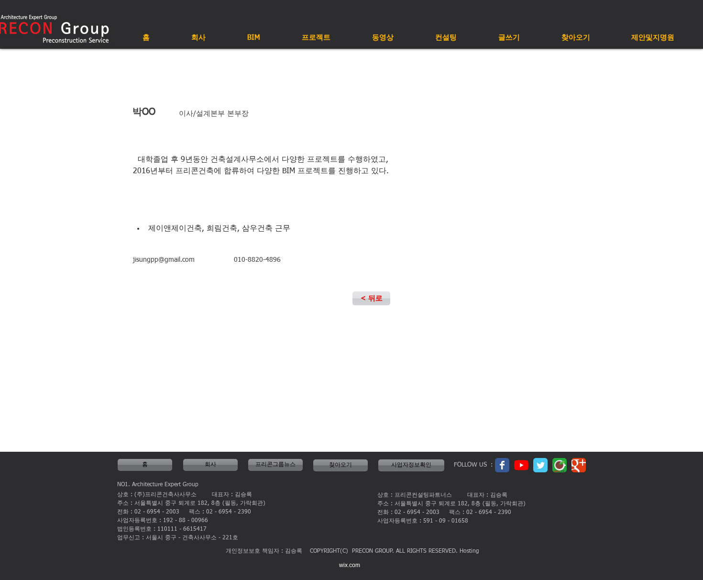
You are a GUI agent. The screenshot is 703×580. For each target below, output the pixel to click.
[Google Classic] (578, 465)
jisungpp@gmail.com (164, 260)
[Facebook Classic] (502, 465)
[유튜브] (521, 465)
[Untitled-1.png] (559, 465)
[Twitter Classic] (540, 465)
